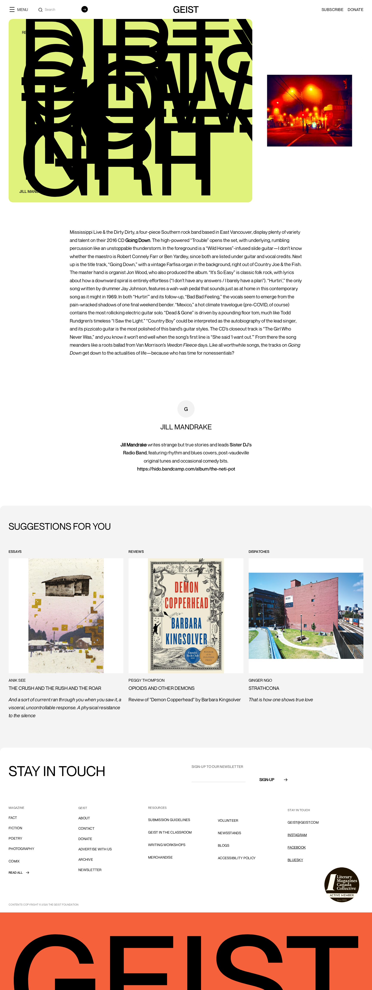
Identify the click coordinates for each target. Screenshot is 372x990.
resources (157, 807)
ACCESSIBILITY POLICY (237, 858)
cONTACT (86, 828)
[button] (20, 9)
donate (85, 839)
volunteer (228, 820)
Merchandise (160, 857)
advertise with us (95, 849)
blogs (223, 845)
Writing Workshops (166, 845)
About (84, 818)
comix (14, 861)
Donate (355, 9)
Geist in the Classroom (170, 832)
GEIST (82, 808)
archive (85, 859)
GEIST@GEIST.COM (303, 822)
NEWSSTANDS (229, 833)
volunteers (229, 808)
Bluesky (295, 860)
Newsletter (90, 870)
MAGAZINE (16, 807)
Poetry (15, 838)
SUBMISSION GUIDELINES (169, 820)
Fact (13, 817)
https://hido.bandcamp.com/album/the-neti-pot (186, 469)
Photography (21, 849)
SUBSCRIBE (333, 9)
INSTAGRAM (297, 835)
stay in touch (299, 810)
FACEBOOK (297, 847)
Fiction (15, 828)
